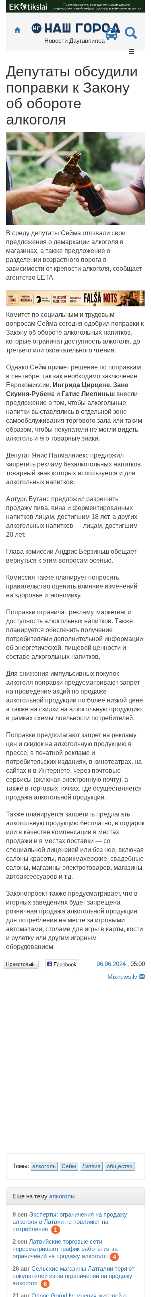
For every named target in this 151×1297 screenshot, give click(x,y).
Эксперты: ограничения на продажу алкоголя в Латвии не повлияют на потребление (69, 1221)
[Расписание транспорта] (111, 36)
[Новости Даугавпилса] (75, 27)
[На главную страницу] (17, 30)
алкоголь (44, 1166)
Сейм (69, 1166)
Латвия (91, 1166)
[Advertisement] (75, 1065)
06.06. (111, 963)
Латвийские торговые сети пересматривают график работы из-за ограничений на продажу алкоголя (65, 1248)
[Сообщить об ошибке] (142, 976)
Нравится (17, 964)
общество (119, 1166)
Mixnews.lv (122, 976)
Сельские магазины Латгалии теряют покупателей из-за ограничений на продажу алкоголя (73, 1275)
